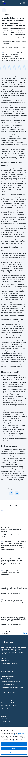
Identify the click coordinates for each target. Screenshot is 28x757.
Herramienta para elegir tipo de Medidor (10, 681)
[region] (14, 741)
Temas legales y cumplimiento (8, 705)
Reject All (14, 744)
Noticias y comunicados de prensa (9, 702)
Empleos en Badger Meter (7, 711)
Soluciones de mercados (7, 671)
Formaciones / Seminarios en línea (9, 724)
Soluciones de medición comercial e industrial (12, 666)
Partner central (4, 721)
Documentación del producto (8, 678)
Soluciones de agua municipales (9, 663)
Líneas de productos (6, 668)
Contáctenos (4, 718)
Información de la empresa (7, 700)
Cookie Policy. (15, 740)
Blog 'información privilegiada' (8, 684)
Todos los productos (6, 660)
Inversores (3, 708)
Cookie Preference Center (14, 752)
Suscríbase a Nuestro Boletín (8, 692)
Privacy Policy (16, 734)
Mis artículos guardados (7, 690)
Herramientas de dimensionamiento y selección (12, 687)
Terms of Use (21, 733)
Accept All (14, 748)
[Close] (26, 728)
